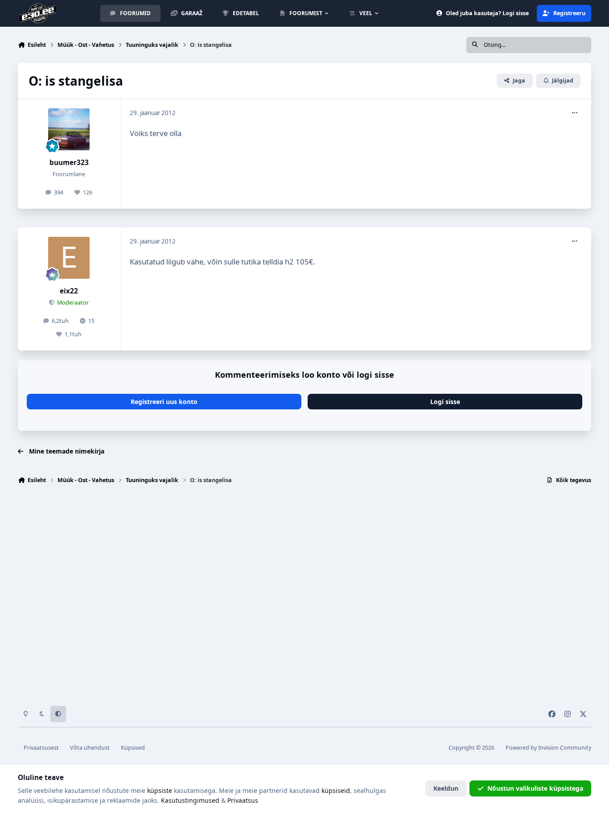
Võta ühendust (90, 747)
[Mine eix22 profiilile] (69, 258)
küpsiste (159, 790)
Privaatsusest (41, 747)
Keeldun (445, 788)
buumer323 (69, 162)
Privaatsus (242, 800)
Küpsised (133, 747)
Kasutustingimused (190, 800)
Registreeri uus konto (164, 401)
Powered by (548, 747)
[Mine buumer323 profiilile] (69, 129)
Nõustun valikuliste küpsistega (535, 788)
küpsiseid (335, 790)
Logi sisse (445, 401)
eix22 (69, 291)
